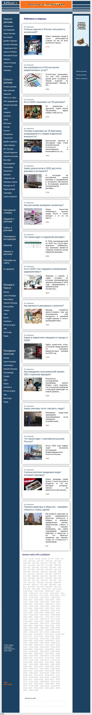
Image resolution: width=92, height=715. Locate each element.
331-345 (44, 567)
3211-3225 (27, 679)
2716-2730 (49, 658)
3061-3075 (33, 673)
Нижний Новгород (10, 303)
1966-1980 (44, 628)
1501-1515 (49, 608)
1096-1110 (33, 593)
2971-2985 (44, 669)
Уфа (5, 329)
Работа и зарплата (81, 78)
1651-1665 (44, 615)
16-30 (31, 559)
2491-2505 (38, 649)
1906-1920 (38, 625)
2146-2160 (60, 634)
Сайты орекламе (8, 229)
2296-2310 (49, 641)
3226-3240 (38, 679)
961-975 (57, 587)
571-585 (26, 576)
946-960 (48, 587)
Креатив (8, 245)
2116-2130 (38, 634)
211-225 (52, 563)
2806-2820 (38, 662)
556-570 (57, 574)
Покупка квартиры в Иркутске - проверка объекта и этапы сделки (45, 508)
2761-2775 (44, 660)
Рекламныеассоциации (10, 237)
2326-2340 (33, 643)
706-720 (26, 580)
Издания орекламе (9, 220)
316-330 (35, 567)
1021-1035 (57, 589)
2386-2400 (38, 645)
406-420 (48, 569)
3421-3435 (27, 688)
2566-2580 (55, 651)
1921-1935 (49, 625)
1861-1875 (44, 623)
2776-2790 (55, 660)
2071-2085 (44, 632)
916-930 (31, 587)
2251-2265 (55, 638)
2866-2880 (44, 664)
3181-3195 (44, 677)
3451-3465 (49, 688)
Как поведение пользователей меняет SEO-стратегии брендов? (44, 373)
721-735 (35, 580)
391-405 (40, 569)
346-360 (52, 567)
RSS (5, 682)
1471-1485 (27, 608)
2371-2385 (27, 645)
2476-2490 (27, 649)
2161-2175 (27, 636)
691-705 (57, 578)
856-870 (35, 584)
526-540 (40, 574)
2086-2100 (55, 632)
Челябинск (8, 321)
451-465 (35, 572)
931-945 (40, 587)
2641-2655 (33, 656)
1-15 (25, 559)
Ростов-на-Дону (9, 325)
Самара (6, 310)
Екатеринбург (9, 307)
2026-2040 (49, 630)
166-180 (26, 563)
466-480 (44, 572)
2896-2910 (27, 666)
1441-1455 (44, 606)
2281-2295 (38, 641)
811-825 (48, 582)
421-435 (57, 569)
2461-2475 (55, 647)
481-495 (52, 572)
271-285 (48, 565)
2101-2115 (27, 634)
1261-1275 (27, 600)
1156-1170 (33, 595)
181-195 (35, 563)
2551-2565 (44, 651)
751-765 (52, 580)
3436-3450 (38, 688)
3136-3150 (49, 675)
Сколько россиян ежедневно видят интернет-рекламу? (42, 473)
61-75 (50, 559)
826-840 (57, 582)
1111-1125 (44, 593)
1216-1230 (33, 597)
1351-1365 (55, 602)
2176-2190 (38, 636)
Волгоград (7, 332)
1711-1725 (49, 617)
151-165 (57, 561)
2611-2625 (49, 653)
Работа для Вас (81, 75)
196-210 (44, 563)
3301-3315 (55, 681)
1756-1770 (44, 619)
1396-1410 (49, 604)
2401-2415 (49, 645)
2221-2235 (33, 638)
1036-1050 (27, 591)
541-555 (48, 574)
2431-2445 (33, 647)
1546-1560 (44, 610)
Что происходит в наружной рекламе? (44, 237)
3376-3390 (33, 686)
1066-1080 (49, 591)
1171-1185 (43, 595)
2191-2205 (49, 636)
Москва (6, 292)
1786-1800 (27, 621)
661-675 (40, 578)
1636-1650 (33, 615)
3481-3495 (33, 690)
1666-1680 (55, 615)
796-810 (40, 582)
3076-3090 (44, 673)
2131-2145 (49, 634)
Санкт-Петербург (10, 296)
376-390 (31, 569)
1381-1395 (38, 604)
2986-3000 (55, 669)
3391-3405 (44, 686)
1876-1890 (55, 623)
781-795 (31, 582)
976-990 (26, 589)
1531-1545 (33, 610)
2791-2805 (27, 662)
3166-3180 (33, 677)
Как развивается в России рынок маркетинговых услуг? (41, 68)
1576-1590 (27, 612)
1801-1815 (38, 621)
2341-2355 (44, 643)
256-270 (40, 565)
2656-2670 (44, 656)
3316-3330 (27, 684)
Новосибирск (8, 299)
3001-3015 (27, 671)
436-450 (26, 572)
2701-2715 (38, 658)
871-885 (44, 584)
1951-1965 (33, 628)
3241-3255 (49, 679)
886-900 (52, 584)
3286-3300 (44, 681)
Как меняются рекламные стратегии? (44, 305)
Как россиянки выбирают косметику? (44, 205)
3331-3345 (38, 684)
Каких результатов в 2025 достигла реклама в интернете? (42, 169)
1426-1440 (33, 606)
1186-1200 (54, 595)
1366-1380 (27, 604)
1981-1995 (55, 628)
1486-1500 (38, 608)
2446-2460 (44, 647)
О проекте (9, 269)
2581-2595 (27, 653)
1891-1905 (27, 625)
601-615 (44, 576)
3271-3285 (33, 681)
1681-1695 (27, 617)
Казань (6, 318)
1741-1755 (33, 619)
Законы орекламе (8, 252)
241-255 (31, 565)
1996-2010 (27, 630)
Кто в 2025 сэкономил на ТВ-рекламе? (44, 102)
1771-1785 (55, 619)
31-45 (37, 559)
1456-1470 (55, 606)
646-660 (31, 578)
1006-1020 (46, 589)
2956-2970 (33, 669)
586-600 (35, 576)
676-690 (48, 578)
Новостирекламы (8, 20)
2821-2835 (49, 662)
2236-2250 (44, 638)
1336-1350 (44, 602)
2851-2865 (33, 664)
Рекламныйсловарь (9, 211)
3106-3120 (27, 675)
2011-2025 (38, 630)
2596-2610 (38, 653)
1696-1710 (38, 617)
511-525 (31, 574)
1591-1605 (38, 612)
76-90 (57, 559)
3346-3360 (49, 684)
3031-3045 (49, 671)
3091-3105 (55, 673)
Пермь (6, 336)
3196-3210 (55, 677)
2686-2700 (27, 658)
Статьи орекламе (8, 81)
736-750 (44, 580)
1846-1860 (33, 623)
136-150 (48, 561)
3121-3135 (38, 675)
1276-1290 (38, 600)
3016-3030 (38, 671)
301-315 (26, 567)
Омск (5, 314)
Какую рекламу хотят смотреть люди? (44, 408)
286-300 (57, 565)
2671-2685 (55, 656)
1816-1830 (49, 621)
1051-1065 (38, 591)
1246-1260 (55, 597)
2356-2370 (55, 643)
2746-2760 (33, 660)
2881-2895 (55, 664)
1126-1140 (54, 593)
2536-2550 (33, 651)
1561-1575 (55, 610)
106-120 (31, 561)
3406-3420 (55, 686)
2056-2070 (33, 632)
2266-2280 (27, 641)
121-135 (40, 561)
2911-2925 (38, 666)
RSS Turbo (8, 684)
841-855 (26, 584)
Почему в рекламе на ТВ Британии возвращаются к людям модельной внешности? (43, 134)
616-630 (52, 576)
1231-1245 (44, 597)
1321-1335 (33, 602)
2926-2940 (49, 666)
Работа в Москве (81, 71)
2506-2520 (49, 649)
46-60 (44, 559)
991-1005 (36, 589)
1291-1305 (49, 600)
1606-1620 (49, 612)
